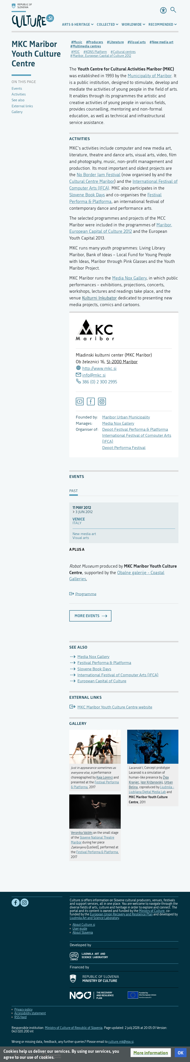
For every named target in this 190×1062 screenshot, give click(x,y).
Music (77, 42)
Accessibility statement (30, 1013)
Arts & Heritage (76, 24)
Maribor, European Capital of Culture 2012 (102, 56)
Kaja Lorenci (104, 777)
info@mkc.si (94, 375)
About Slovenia (83, 933)
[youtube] (80, 402)
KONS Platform (96, 52)
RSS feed (20, 1017)
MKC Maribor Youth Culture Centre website (114, 707)
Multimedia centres (87, 46)
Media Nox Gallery (118, 423)
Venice (79, 519)
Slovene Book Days (87, 194)
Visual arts (138, 42)
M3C (76, 52)
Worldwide (132, 24)
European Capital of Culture (101, 681)
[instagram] (102, 402)
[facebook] (91, 402)
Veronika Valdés (81, 833)
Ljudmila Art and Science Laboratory (94, 918)
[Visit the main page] (33, 15)
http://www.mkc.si (99, 368)
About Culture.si (84, 925)
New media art (162, 42)
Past (73, 491)
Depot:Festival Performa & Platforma (135, 429)
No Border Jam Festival (98, 174)
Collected (106, 24)
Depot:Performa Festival (124, 447)
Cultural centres (124, 52)
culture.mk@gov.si (120, 1042)
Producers (95, 42)
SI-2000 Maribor (122, 361)
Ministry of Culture (152, 911)
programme (85, 593)
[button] (150, 1052)
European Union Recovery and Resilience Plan (121, 914)
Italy (77, 523)
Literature (116, 42)
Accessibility (163, 10)
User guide (80, 929)
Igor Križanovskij (152, 782)
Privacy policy (23, 1010)
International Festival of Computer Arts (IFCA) (117, 675)
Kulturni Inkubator (99, 298)
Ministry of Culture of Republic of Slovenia (73, 1028)
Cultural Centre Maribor (91, 181)
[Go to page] (173, 10)
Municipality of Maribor (149, 75)
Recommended (161, 24)
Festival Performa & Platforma (104, 662)
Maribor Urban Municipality (126, 417)
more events (87, 615)
